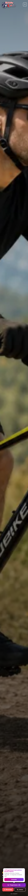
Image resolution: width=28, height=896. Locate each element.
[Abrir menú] (25, 4)
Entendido (14, 879)
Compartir (14, 893)
